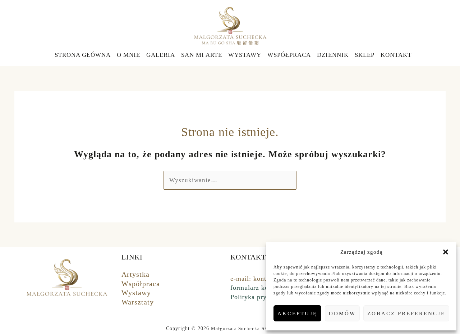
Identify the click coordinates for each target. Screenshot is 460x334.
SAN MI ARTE (201, 54)
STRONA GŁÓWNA (83, 54)
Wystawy (136, 293)
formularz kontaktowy (262, 287)
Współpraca (140, 284)
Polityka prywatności (261, 297)
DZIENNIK (333, 54)
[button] (445, 252)
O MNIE (128, 54)
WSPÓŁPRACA (289, 54)
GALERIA (160, 54)
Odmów (342, 313)
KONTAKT (396, 54)
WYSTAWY (244, 54)
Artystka (135, 274)
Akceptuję (297, 313)
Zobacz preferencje (406, 313)
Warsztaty (137, 302)
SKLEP (364, 54)
